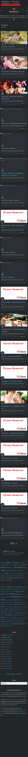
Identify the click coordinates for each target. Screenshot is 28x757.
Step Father (21, 619)
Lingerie (15, 609)
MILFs (10, 575)
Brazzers (12, 567)
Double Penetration (18, 602)
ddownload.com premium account (13, 699)
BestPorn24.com (15, 1)
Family (18, 570)
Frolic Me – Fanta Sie (7, 46)
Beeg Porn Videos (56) (7, 642)
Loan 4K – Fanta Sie (7, 277)
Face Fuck (10, 604)
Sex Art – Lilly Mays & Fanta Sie (11, 356)
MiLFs (9, 611)
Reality (10, 578)
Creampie (8, 570)
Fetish (21, 570)
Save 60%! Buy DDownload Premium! (11, 5)
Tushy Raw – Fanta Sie (8, 148)
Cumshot (19, 600)
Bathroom (8, 591)
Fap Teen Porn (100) (7, 640)
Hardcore (2, 573)
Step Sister (9, 621)
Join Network (16, 3)
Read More (22, 51)
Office (2, 615)
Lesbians (6, 575)
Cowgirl (9, 600)
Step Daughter (15, 619)
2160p (12, 562)
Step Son (13, 621)
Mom (14, 575)
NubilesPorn (17, 575)
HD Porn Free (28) (7, 666)
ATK (19, 589)
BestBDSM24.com (6, 3)
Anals (11, 589)
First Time (24, 604)
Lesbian (2, 575)
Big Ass (16, 565)
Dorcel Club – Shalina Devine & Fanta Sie (14, 123)
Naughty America (4, 613)
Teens (3, 580)
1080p (8, 562)
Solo (19, 578)
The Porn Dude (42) (7, 659)
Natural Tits (19, 611)
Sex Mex (22, 617)
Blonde (3, 567)
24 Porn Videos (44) (7, 654)
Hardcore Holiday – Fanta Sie (10, 200)
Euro (14, 570)
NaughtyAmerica (11, 613)
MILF (5, 611)
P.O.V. (22, 575)
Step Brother (9, 619)
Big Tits (24, 565)
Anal (7, 565)
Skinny (26, 617)
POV (6, 578)
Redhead (15, 578)
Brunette (18, 567)
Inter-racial (15, 573)
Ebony (11, 570)
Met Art (2, 611)
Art (9, 565)
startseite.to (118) (6, 637)
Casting (25, 597)
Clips (3, 570)
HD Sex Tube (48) (6, 644)
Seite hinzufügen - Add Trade (14, 674)
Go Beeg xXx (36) (6, 663)
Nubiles (17, 613)
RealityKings (8, 617)
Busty (24, 567)
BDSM (13, 591)
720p (4, 562)
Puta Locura (22, 615)
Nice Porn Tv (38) (6, 661)
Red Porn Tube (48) (6, 651)
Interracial (19, 573)
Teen (11, 624)
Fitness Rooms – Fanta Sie (9, 458)
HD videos (10, 573)
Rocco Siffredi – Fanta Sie (9, 508)
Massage (19, 609)
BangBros (3, 591)
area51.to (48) (5, 647)
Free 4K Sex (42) (6, 656)
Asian (16, 589)
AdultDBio (17, 562)
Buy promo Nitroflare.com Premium (12, 553)
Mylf (16, 611)
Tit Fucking (3, 625)
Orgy (5, 615)
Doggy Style (11, 602)
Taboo (20, 621)
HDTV (5, 607)
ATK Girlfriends (22, 589)
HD (6, 573)
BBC (11, 591)
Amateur (22, 562)
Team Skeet (7, 624)
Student (17, 621)
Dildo (7, 602)
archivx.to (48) (5, 649)
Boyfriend (22, 594)
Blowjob (8, 567)
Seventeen (18, 617)
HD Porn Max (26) (6, 668)
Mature (23, 609)
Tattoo (23, 621)
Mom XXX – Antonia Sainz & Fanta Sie (13, 433)
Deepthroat (3, 602)
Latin (23, 573)
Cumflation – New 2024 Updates (11, 381)
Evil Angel (6, 604)
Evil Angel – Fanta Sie (8, 252)
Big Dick (23, 591)
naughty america (20, 710)
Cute (23, 600)
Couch (7, 600)
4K (1, 562)
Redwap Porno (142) (7, 635)
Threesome (8, 580)
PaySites (3, 578)
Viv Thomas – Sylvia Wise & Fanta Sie (12, 71)
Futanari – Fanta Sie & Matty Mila (11, 533)
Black (8, 594)
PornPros (14, 615)
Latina (25, 573)
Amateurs (3, 564)
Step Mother (3, 621)
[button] (26, 1)
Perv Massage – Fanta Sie (9, 483)
